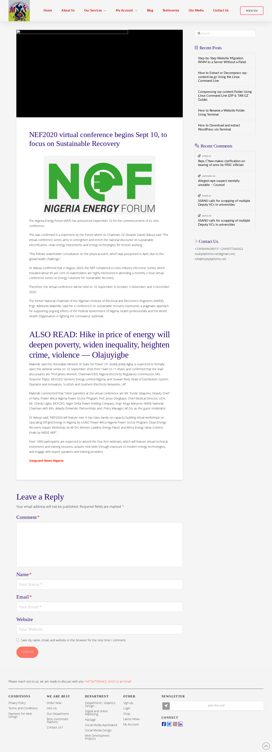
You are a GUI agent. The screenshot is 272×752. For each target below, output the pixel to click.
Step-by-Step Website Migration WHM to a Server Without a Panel (222, 60)
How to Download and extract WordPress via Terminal (219, 127)
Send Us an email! (119, 681)
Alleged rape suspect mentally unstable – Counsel (219, 183)
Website (24, 619)
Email (24, 597)
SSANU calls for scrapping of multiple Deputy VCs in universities (224, 203)
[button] (213, 705)
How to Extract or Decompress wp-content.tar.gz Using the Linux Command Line (223, 76)
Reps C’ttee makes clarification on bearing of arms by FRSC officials (221, 163)
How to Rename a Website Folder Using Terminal (221, 112)
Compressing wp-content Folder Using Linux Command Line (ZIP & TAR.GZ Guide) (225, 95)
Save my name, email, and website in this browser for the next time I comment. (73, 640)
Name (24, 574)
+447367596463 (95, 681)
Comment (28, 517)
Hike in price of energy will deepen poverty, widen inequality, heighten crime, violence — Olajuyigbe (99, 345)
